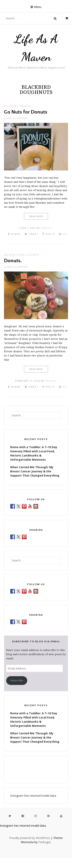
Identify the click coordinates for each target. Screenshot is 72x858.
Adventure (14, 254)
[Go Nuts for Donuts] (36, 169)
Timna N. (47, 227)
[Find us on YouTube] (30, 506)
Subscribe (16, 680)
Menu (37, 7)
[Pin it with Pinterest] (24, 536)
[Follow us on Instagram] (35, 506)
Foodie (10, 106)
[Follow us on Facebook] (12, 506)
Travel (25, 106)
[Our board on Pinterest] (24, 506)
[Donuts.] (36, 318)
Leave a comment (16, 118)
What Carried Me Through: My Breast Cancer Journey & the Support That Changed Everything (34, 471)
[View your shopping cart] (65, 18)
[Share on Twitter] (18, 536)
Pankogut (44, 842)
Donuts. (13, 261)
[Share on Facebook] (12, 536)
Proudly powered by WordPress (29, 838)
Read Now (36, 216)
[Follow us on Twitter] (18, 506)
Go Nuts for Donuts (25, 112)
